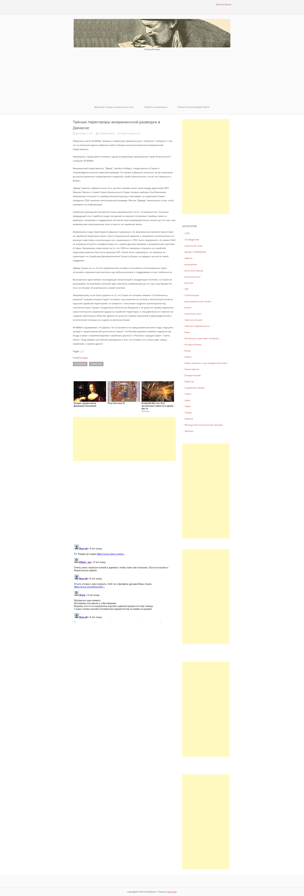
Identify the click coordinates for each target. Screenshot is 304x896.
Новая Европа (191, 369)
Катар (187, 350)
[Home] (152, 33)
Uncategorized (191, 239)
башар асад (96, 364)
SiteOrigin (172, 892)
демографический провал (197, 301)
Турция (188, 412)
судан (187, 400)
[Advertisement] (152, 78)
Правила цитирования (155, 107)
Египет (187, 307)
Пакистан (189, 381)
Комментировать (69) (130, 133)
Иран (187, 332)
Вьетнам (188, 283)
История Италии (192, 344)
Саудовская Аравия (194, 387)
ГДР (186, 289)
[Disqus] (124, 500)
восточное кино (192, 276)
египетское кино (192, 313)
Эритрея (188, 431)
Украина (188, 418)
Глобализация (191, 295)
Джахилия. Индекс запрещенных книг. (114, 107)
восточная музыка (193, 270)
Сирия (85, 358)
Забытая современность (197, 326)
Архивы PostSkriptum (195, 252)
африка (188, 258)
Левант (188, 357)
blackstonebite (108, 133)
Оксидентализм (192, 375)
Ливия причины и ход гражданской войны (206, 363)
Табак (187, 406)
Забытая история (193, 320)
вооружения (190, 264)
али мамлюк (80, 364)
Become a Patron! (223, 4)
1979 (187, 233)
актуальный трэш (193, 246)
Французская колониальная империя (203, 425)
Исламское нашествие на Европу (201, 338)
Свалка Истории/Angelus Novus (193, 107)
